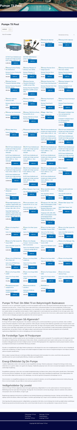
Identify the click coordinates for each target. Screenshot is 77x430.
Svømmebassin (43, 416)
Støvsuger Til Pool (44, 414)
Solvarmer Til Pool (30, 418)
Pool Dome (28, 416)
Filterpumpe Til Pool (30, 414)
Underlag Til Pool (44, 418)
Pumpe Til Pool (43, 423)
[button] (38, 15)
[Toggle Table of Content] (9, 29)
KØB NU (16, 63)
